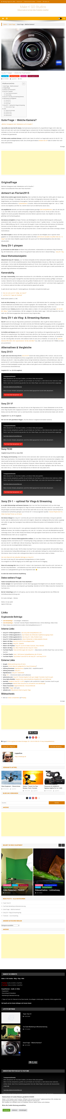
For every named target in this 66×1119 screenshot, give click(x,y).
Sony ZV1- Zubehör (18, 643)
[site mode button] (60, 18)
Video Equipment (14, 76)
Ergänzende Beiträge (10, 110)
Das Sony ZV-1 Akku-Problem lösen (32, 637)
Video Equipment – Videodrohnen (10, 786)
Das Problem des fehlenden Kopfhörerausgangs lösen (37, 635)
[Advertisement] (33, 163)
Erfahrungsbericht (12, 741)
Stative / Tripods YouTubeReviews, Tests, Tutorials (30, 787)
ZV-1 (8, 675)
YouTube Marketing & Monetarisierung (57, 746)
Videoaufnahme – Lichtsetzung (15, 890)
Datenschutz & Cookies (29, 1)
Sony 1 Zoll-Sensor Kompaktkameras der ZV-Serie (28, 654)
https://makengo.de (20, 756)
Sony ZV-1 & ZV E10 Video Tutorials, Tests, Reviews (29, 645)
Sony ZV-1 (18, 670)
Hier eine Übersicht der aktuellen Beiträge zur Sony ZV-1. (17, 557)
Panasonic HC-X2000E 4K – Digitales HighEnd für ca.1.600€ (53, 787)
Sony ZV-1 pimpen (8, 91)
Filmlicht (6, 887)
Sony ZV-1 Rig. (60, 252)
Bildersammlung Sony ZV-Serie (17, 664)
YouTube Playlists (15, 887)
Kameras (23, 76)
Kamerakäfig (8, 95)
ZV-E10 (32, 741)
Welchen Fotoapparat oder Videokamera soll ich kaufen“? (17, 124)
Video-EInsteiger (22, 741)
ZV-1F (39, 741)
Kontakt (39, 1)
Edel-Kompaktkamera (46, 209)
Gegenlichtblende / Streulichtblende (24, 686)
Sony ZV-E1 (8, 100)
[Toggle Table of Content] (23, 83)
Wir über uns (46, 1)
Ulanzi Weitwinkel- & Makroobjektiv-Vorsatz (34, 639)
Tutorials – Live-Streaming (10, 916)
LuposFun (14, 79)
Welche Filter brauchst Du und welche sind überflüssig (29, 683)
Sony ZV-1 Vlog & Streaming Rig (10, 746)
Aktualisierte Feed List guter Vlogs (21, 690)
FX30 (36, 741)
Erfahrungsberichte (33, 76)
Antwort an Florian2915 (9, 89)
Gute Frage (5, 76)
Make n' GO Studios (33, 7)
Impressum (19, 1)
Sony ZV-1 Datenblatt (18, 672)
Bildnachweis (9, 115)
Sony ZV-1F (8, 102)
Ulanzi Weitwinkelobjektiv (11, 93)
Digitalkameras (19, 668)
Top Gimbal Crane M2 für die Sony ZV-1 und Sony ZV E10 (30, 656)
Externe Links (9, 113)
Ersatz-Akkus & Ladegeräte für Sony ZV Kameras (22, 666)
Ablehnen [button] (14, 1110)
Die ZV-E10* (25, 355)
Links (4, 108)
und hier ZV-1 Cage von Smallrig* (12, 295)
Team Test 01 (7, 903)
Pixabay (24, 697)
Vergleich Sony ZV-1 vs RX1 (16, 681)
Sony (42, 741)
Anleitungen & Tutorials (18, 885)
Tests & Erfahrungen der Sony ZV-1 (24, 650)
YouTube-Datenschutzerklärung (12, 387)
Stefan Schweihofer (13, 697)
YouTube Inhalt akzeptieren (12, 394)
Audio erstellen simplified (12, 983)
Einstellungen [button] (22, 1110)
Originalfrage (6, 88)
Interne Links (8, 112)
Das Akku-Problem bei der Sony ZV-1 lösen (25, 648)
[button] (27, 737)
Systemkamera (23, 203)
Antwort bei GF (43, 140)
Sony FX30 (8, 103)
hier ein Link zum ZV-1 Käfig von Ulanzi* (14, 293)
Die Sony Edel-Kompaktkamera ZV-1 (32, 632)
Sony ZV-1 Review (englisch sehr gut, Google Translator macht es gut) (33, 677)
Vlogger (11, 688)
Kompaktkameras (49, 741)
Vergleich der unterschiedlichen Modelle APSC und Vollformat (33, 679)
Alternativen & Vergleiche (9, 98)
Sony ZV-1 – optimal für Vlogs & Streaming (14, 105)
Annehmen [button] (6, 1110)
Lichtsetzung (7, 885)
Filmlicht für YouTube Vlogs (46, 890)
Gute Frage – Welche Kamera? (10, 86)
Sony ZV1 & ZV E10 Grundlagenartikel (23, 641)
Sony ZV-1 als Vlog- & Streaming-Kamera (13, 96)
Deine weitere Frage (10, 107)
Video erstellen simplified (12, 985)
